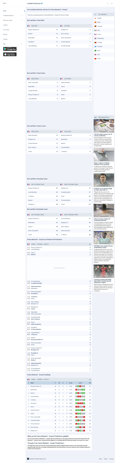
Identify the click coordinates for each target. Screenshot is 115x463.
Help (13, 44)
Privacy (106, 459)
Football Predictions (13, 16)
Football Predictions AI (40, 459)
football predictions (62, 440)
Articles (5, 34)
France (33, 244)
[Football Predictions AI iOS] (13, 54)
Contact (111, 459)
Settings (5, 39)
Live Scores (6, 30)
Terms (100, 459)
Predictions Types (13, 21)
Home (4, 11)
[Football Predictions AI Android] (13, 49)
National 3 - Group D (43, 244)
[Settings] (108, 3)
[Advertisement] (59, 59)
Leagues (5, 25)
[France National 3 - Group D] (90, 244)
